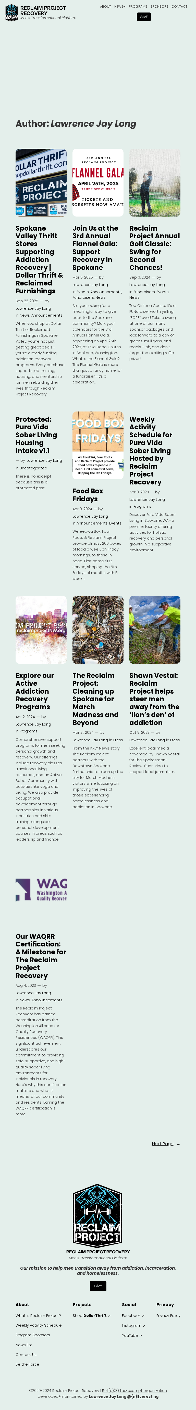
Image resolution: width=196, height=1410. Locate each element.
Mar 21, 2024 (83, 732)
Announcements (47, 315)
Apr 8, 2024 (139, 492)
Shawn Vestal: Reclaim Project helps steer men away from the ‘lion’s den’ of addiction (154, 699)
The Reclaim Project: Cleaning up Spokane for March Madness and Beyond (95, 699)
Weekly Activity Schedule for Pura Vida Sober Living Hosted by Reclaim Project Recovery (151, 451)
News (25, 315)
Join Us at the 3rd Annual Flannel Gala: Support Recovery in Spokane (95, 248)
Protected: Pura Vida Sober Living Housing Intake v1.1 (36, 435)
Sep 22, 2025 (27, 301)
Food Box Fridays (87, 495)
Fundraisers (83, 297)
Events (83, 291)
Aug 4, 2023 (26, 985)
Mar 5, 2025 (82, 277)
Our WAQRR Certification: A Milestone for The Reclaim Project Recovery (41, 956)
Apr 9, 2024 (82, 508)
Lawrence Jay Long (33, 308)
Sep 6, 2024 (139, 277)
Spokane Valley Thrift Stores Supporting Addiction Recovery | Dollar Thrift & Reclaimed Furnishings (39, 259)
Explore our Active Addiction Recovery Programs (35, 691)
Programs (142, 506)
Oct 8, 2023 (139, 732)
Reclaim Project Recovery (43, 11)
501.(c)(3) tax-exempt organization (134, 1390)
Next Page (166, 1144)
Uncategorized (33, 468)
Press (118, 740)
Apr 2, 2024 (25, 716)
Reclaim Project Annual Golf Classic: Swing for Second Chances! (154, 248)
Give (144, 16)
